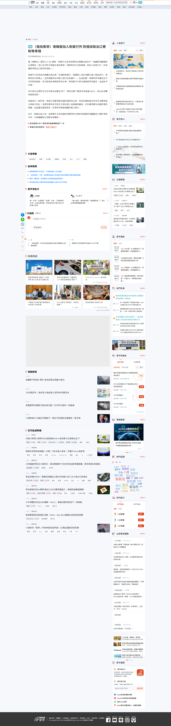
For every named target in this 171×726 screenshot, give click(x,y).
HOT (122, 249)
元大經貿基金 (118, 395)
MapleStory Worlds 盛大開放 (96, 278)
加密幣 (82, 3)
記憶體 (121, 514)
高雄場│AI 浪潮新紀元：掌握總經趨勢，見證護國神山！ (132, 268)
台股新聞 (124, 215)
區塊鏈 (93, 7)
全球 (76, 3)
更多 (141, 50)
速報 (69, 7)
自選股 (139, 7)
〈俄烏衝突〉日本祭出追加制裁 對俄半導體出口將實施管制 (48, 244)
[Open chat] (22, 246)
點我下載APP (51, 127)
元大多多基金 (118, 403)
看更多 (105, 188)
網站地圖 (94, 718)
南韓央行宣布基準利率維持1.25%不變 (85, 243)
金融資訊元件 (74, 718)
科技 (48, 7)
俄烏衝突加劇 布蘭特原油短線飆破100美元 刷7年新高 (48, 182)
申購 (141, 387)
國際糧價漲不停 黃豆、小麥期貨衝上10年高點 (45, 171)
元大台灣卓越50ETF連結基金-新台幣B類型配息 (126, 385)
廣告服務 (65, 718)
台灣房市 (124, 200)
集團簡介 (58, 718)
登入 (137, 2)
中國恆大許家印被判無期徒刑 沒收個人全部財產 (39, 303)
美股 (53, 3)
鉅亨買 (89, 3)
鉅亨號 (96, 3)
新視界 (112, 7)
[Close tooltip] (39, 246)
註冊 (140, 2)
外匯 (70, 3)
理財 (105, 7)
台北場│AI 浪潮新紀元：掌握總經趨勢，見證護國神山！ (132, 249)
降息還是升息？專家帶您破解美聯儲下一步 (47, 123)
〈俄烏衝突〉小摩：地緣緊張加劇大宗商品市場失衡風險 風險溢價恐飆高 (55, 175)
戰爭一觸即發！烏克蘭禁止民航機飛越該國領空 (46, 178)
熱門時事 (62, 7)
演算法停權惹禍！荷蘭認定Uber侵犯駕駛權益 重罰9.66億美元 (67, 278)
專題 (118, 7)
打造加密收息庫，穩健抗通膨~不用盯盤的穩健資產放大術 (132, 259)
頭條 (30, 7)
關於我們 (51, 718)
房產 (99, 7)
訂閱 (102, 3)
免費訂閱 (140, 688)
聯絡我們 (82, 718)
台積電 (121, 520)
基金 (65, 3)
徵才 (88, 718)
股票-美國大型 (124, 379)
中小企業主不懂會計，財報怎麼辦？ (68, 303)
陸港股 (59, 3)
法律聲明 (101, 718)
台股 (48, 3)
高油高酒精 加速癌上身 (94, 302)
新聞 (42, 3)
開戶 (141, 375)
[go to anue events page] (131, 2)
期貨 (86, 7)
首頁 (37, 3)
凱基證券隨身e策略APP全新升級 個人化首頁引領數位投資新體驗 (38, 278)
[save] (22, 241)
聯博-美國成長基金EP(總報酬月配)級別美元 (126, 374)
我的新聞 (131, 7)
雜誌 (124, 7)
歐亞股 (35, 39)
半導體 (121, 526)
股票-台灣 (123, 390)
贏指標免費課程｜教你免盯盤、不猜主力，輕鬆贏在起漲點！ (132, 278)
